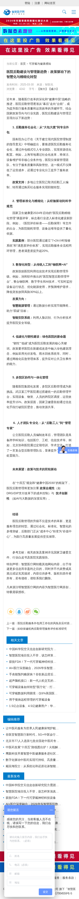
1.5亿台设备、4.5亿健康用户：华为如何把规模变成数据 (33, 706)
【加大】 (42, 89)
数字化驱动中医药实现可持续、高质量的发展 (33, 759)
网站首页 (49, 3)
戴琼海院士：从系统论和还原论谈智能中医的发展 (33, 766)
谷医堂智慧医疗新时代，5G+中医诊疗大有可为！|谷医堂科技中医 (33, 734)
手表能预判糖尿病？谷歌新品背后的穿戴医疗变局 (33, 674)
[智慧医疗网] (13, 12)
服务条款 (68, 877)
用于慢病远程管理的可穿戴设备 (29, 699)
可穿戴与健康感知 (40, 63)
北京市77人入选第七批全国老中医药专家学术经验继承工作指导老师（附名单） (33, 741)
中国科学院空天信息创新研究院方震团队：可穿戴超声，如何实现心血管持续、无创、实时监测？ (33, 649)
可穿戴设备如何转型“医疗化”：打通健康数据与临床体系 (33, 687)
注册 (37, 3)
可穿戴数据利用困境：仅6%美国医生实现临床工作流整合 (33, 693)
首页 (23, 63)
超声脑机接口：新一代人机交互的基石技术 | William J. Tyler (33, 680)
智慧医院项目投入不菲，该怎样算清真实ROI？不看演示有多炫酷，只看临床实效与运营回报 (33, 655)
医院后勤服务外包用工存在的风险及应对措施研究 (47, 623)
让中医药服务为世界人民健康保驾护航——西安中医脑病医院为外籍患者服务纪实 (33, 728)
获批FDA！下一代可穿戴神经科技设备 (33, 661)
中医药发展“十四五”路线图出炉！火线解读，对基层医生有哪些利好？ (33, 747)
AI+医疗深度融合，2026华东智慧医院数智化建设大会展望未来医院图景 (33, 668)
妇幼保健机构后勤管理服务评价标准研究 (42, 628)
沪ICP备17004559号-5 (58, 893)
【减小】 (53, 89)
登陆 (27, 3)
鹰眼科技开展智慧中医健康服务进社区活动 (33, 753)
